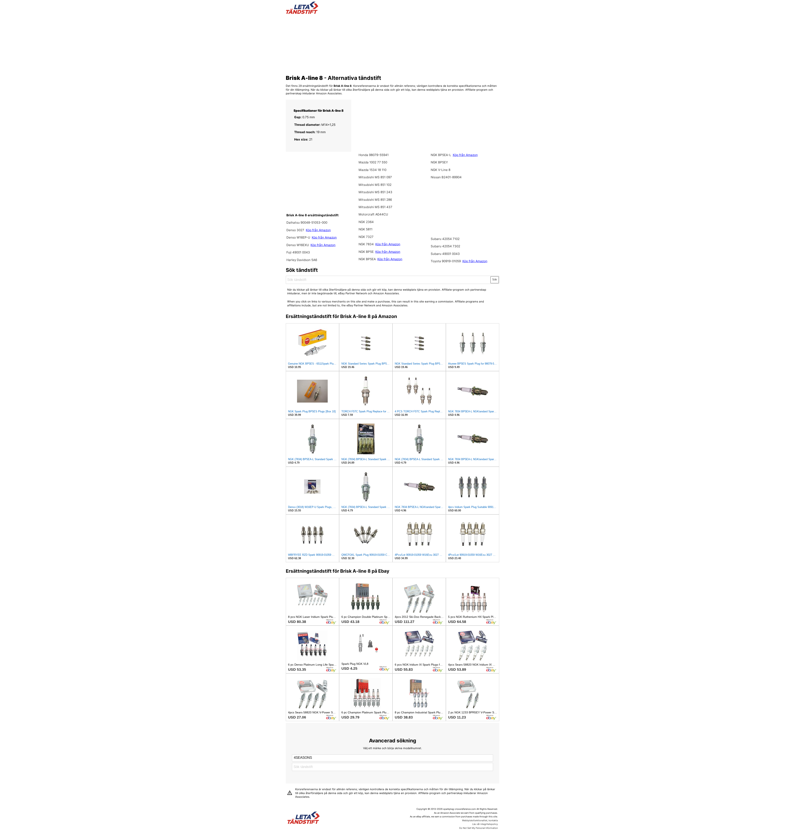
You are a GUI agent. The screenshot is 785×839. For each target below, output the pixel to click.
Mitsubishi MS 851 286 (375, 200)
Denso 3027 (295, 230)
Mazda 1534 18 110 (372, 170)
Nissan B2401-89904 (446, 177)
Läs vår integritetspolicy (485, 824)
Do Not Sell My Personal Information (478, 828)
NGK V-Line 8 (440, 170)
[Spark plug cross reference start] (303, 818)
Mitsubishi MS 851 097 (375, 177)
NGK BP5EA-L (441, 155)
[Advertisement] (392, 43)
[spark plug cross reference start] (302, 13)
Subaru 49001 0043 (445, 254)
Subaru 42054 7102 (445, 239)
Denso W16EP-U (298, 237)
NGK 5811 (365, 229)
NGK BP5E (367, 252)
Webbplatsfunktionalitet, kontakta (480, 820)
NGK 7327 (366, 237)
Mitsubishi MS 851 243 (375, 192)
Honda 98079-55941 (374, 155)
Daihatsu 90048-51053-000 (306, 222)
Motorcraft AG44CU (373, 214)
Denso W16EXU (298, 245)
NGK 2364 (366, 222)
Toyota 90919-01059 (446, 261)
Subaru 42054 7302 (445, 246)
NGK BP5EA (367, 259)
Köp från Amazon (318, 230)
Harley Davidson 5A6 (301, 260)
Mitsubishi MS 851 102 (375, 185)
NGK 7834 (366, 244)
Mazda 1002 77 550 (373, 162)
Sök (494, 279)
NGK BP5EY (439, 162)
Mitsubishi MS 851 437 (375, 207)
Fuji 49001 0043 (298, 252)
